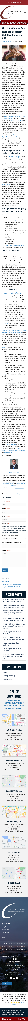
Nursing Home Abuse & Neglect (11, 584)
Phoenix (22, 450)
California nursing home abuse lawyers (14, 943)
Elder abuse (16, 135)
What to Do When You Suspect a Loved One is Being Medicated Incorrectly (13, 613)
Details (6, 550)
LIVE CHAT (7, 1019)
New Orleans (8, 452)
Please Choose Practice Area (13, 536)
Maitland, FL (14, 852)
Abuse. (4, 347)
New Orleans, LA (14, 761)
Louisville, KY (14, 822)
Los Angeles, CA (14, 791)
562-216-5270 (14, 970)
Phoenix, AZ (14, 883)
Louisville (17, 450)
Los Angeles (10, 450)
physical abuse (6, 137)
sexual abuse (15, 137)
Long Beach (5, 927)
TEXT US (21, 1019)
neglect (8, 139)
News (5, 672)
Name (6, 501)
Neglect (4, 374)
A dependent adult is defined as (11, 293)
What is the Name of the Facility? (11, 542)
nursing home (6, 184)
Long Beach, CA (14, 730)
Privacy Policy (12, 1014)
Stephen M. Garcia (19, 488)
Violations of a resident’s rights (14, 245)
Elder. (6, 323)
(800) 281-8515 (16, 2)
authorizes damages (14, 157)
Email (5, 508)
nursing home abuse (8, 483)
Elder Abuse (5, 581)
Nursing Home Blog (14, 494)
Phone (6, 516)
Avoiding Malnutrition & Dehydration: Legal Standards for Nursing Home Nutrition (14, 626)
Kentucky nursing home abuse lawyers (14, 946)
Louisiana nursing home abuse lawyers (14, 949)
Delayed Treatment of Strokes (11, 587)
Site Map (20, 1014)
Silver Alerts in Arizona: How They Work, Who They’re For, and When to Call (14, 656)
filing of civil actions (17, 120)
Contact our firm (11, 444)
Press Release (7, 679)
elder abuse (21, 482)
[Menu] (25, 11)
